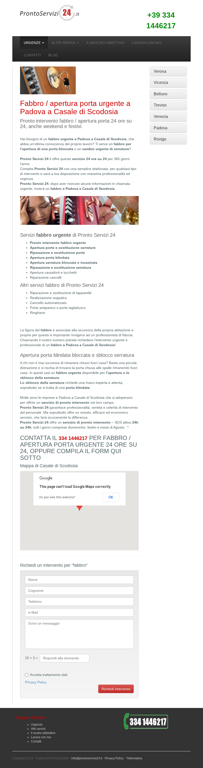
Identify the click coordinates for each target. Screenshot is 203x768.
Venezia (161, 116)
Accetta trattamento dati (48, 675)
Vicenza (161, 82)
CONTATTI (32, 55)
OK (110, 497)
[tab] (168, 71)
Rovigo (160, 139)
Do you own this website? (57, 497)
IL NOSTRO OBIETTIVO (105, 43)
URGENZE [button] (33, 43)
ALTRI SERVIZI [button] (63, 43)
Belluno (160, 94)
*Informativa (134, 758)
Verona (160, 71)
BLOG (53, 55)
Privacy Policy (36, 682)
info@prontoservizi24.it (86, 758)
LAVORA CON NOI (146, 43)
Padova (160, 128)
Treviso (160, 105)
